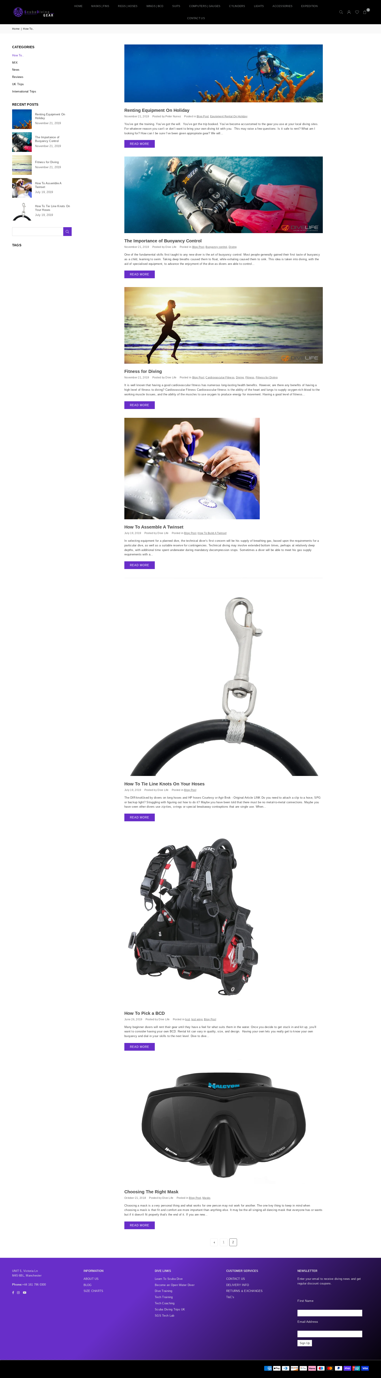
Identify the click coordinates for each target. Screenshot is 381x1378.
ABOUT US (91, 1278)
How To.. (18, 55)
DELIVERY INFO (237, 1285)
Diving (233, 246)
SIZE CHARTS (93, 1291)
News (15, 69)
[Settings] (349, 12)
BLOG (88, 1285)
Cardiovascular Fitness (219, 377)
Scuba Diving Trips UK (170, 1309)
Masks (206, 1197)
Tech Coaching (164, 1303)
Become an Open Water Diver (174, 1285)
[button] (365, 12)
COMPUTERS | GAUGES (204, 6)
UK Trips (18, 84)
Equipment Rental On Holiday (228, 116)
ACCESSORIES (282, 6)
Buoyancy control (216, 246)
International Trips (24, 91)
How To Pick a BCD (144, 1013)
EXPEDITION (309, 6)
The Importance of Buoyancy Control (163, 240)
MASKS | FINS (100, 6)
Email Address (307, 1321)
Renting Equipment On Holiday (156, 110)
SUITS (176, 6)
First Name (305, 1300)
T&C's (230, 1297)
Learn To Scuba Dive (169, 1278)
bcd (187, 1019)
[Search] (341, 12)
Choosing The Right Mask (151, 1191)
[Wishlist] (357, 12)
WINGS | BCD (155, 6)
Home (78, 6)
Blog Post (203, 116)
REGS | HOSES (127, 6)
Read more (139, 144)
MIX (15, 62)
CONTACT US (196, 18)
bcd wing (197, 1019)
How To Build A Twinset (212, 533)
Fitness (249, 377)
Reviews (17, 77)
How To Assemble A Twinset (153, 527)
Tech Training (164, 1297)
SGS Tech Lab (164, 1315)
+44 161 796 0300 (34, 1284)
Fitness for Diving (143, 371)
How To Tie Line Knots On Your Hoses (164, 783)
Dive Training (163, 1291)
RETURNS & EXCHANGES (244, 1291)
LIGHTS (259, 6)
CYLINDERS (237, 6)
